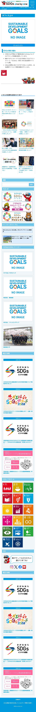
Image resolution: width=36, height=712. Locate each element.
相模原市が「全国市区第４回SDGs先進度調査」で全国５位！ (9, 168)
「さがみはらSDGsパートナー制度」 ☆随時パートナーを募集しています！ (26, 132)
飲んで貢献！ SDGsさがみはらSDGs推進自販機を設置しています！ (9, 150)
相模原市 (18, 699)
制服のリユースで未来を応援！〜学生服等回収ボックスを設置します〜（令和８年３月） (26, 169)
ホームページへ (18, 45)
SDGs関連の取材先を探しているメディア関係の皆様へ (18, 703)
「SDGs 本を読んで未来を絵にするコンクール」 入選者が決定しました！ (9, 131)
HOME (3, 7)
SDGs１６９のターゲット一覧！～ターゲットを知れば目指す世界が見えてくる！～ (9, 112)
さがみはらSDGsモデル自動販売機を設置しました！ (26, 149)
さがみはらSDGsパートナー (12, 7)
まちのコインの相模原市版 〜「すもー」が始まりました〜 (26, 111)
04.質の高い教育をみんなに (25, 7)
